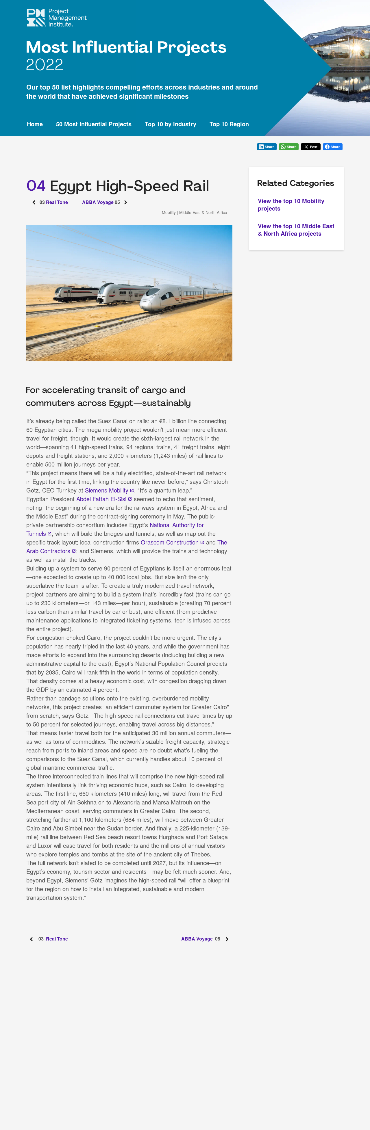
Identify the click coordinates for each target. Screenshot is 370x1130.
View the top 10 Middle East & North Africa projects (296, 229)
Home (35, 124)
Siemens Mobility (106, 490)
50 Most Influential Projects (94, 124)
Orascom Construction (170, 542)
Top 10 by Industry (170, 124)
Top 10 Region (229, 124)
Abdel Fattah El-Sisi (101, 499)
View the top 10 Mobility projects (291, 204)
